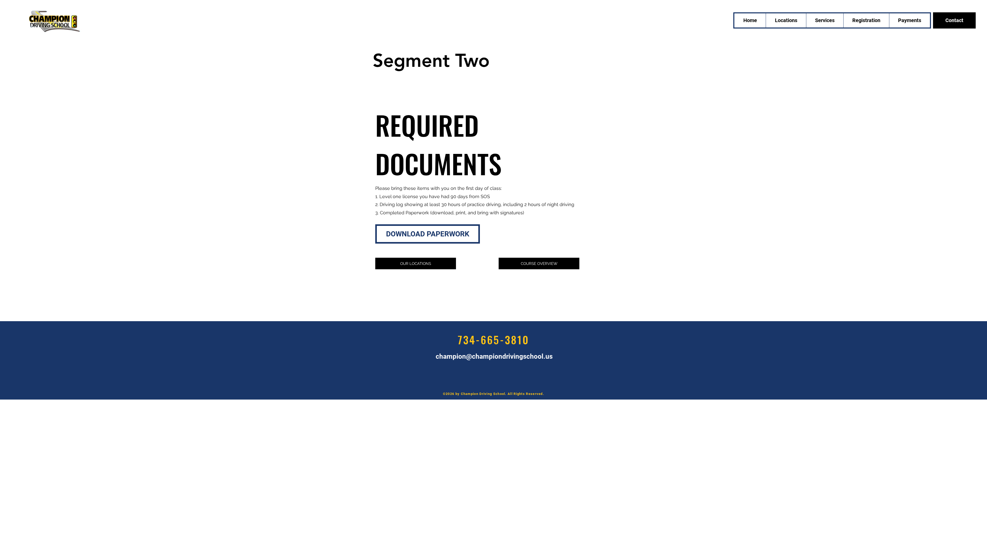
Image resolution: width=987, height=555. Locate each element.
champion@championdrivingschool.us (494, 356)
